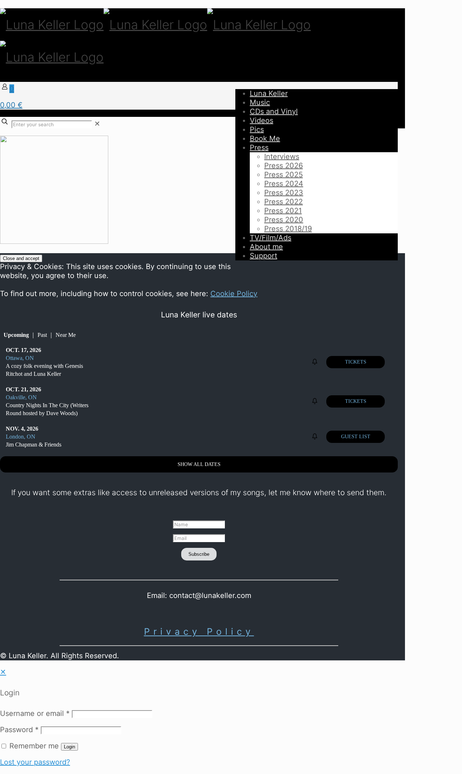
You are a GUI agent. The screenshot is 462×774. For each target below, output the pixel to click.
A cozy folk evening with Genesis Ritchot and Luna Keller (44, 370)
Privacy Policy (199, 631)
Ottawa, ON (20, 358)
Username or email (35, 713)
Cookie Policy (233, 293)
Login (69, 746)
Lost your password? (35, 762)
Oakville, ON (21, 397)
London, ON (20, 437)
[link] (97, 123)
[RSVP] (316, 362)
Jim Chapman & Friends (33, 444)
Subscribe (198, 554)
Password (19, 729)
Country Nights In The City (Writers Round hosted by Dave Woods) (47, 409)
